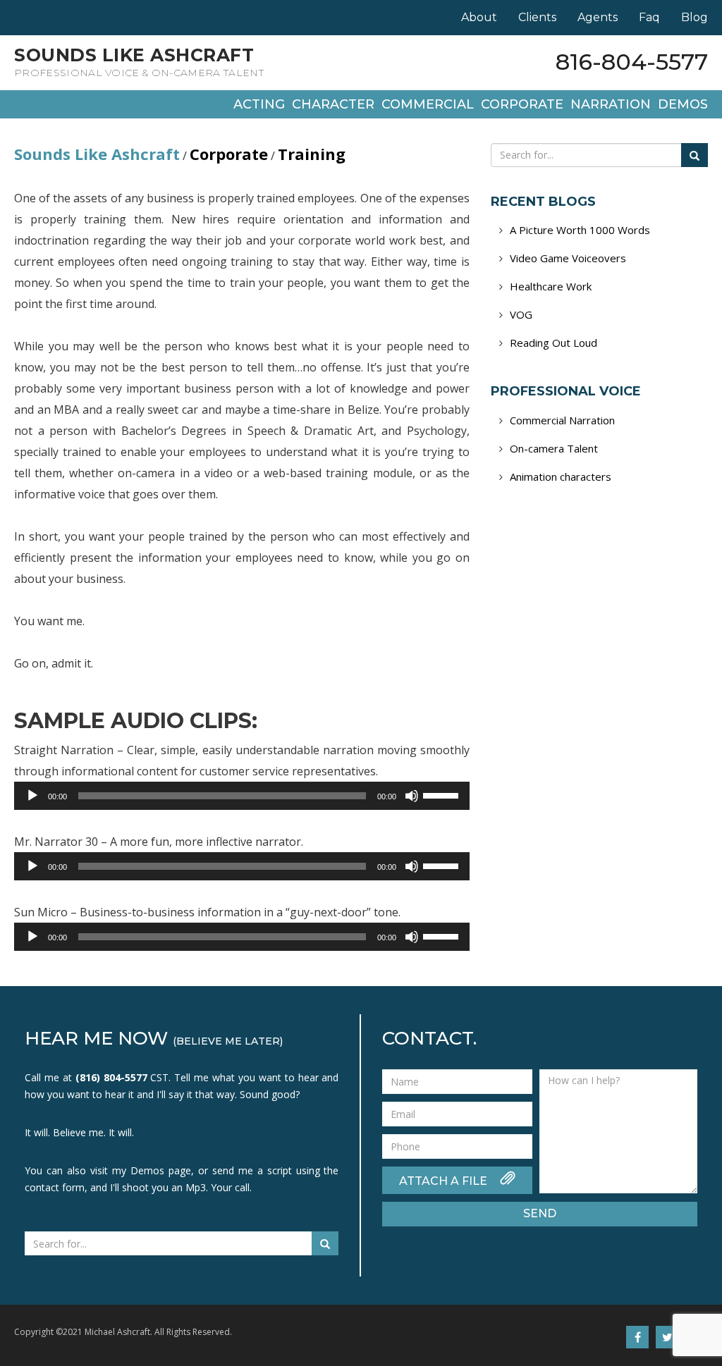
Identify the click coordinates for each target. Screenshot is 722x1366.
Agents (597, 17)
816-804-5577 (632, 61)
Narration (610, 104)
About (479, 17)
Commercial (427, 104)
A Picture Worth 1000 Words (580, 230)
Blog (694, 17)
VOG (521, 314)
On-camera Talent (554, 448)
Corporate (522, 104)
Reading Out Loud (553, 343)
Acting (259, 104)
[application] (242, 796)
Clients (537, 17)
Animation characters (560, 476)
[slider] (443, 794)
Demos (683, 104)
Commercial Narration (562, 420)
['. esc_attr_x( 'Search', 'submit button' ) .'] (694, 155)
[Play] (32, 796)
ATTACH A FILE (444, 1181)
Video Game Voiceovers (568, 258)
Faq (649, 17)
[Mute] (412, 796)
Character (333, 104)
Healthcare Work (551, 286)
